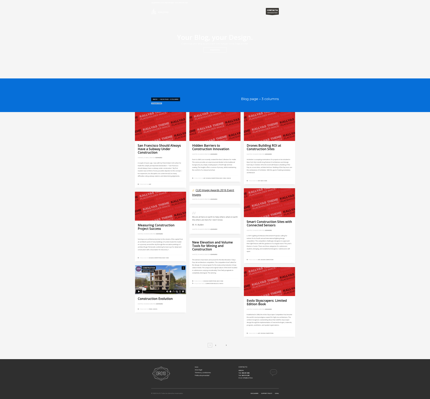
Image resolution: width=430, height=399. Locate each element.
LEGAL (277, 393)
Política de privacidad (202, 375)
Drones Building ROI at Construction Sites (264, 147)
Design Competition (212, 178)
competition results (212, 283)
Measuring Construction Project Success (156, 227)
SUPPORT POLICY (266, 393)
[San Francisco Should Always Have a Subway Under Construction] (160, 126)
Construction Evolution (155, 298)
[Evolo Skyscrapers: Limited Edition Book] (269, 281)
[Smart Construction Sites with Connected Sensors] (269, 202)
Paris (150, 309)
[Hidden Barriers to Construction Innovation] (215, 126)
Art (150, 184)
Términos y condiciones (203, 373)
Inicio (196, 367)
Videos (228, 178)
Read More (215, 50)
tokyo (221, 283)
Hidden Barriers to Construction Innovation (210, 147)
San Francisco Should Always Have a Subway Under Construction (159, 149)
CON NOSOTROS (272, 11)
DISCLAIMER (254, 393)
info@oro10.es (248, 378)
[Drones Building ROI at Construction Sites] (269, 126)
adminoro (158, 157)
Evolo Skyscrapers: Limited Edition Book (267, 302)
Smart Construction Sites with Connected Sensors (269, 223)
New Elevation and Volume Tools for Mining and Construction (212, 245)
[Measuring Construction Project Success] (160, 206)
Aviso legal (198, 370)
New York (222, 178)
